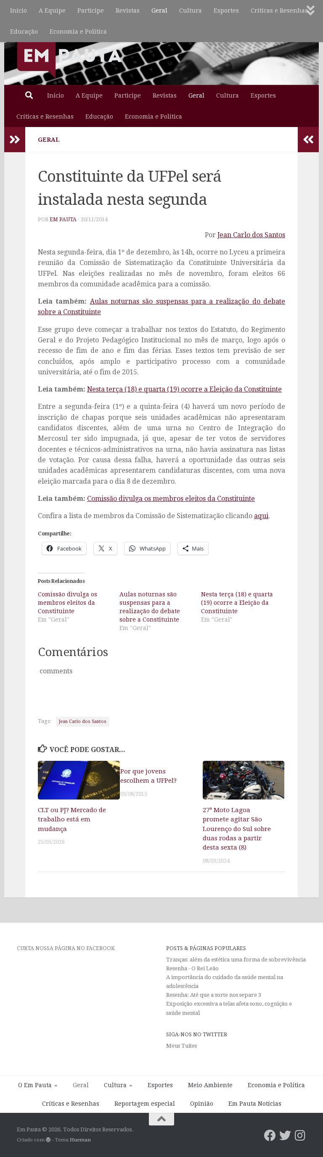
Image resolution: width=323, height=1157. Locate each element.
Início (18, 10)
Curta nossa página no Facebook (66, 948)
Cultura (190, 10)
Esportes (226, 10)
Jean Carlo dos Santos (251, 235)
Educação (24, 31)
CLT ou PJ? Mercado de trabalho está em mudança (72, 819)
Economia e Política (78, 31)
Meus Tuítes (181, 1046)
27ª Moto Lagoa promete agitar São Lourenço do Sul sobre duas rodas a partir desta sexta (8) (237, 829)
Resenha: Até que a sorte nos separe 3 (213, 995)
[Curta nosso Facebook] (270, 1135)
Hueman (80, 1140)
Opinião (201, 1103)
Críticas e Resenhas (279, 10)
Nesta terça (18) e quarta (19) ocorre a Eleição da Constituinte (184, 389)
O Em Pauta (35, 1085)
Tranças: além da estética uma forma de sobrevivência (236, 959)
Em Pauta (63, 219)
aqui (261, 516)
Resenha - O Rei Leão (192, 968)
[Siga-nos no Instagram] (300, 1135)
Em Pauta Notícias (254, 1103)
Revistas (128, 10)
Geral (159, 10)
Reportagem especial (144, 1103)
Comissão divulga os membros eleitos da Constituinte (171, 499)
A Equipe (52, 10)
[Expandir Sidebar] (14, 139)
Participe (90, 10)
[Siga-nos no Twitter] (285, 1135)
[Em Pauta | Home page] (69, 59)
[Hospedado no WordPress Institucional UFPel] (48, 1139)
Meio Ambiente (210, 1085)
